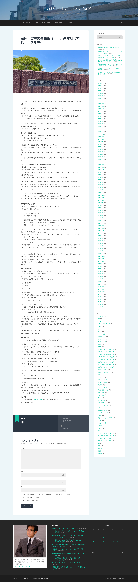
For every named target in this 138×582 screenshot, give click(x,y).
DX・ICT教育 (101, 316)
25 (93, 549)
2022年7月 (100, 208)
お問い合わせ (72, 23)
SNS (99, 318)
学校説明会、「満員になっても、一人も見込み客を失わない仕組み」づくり (110, 56)
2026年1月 (100, 101)
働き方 (99, 346)
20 (103, 545)
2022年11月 (101, 197)
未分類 (99, 420)
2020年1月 (100, 284)
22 (113, 545)
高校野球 (100, 453)
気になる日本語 (102, 423)
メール (23, 479)
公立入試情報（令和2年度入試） (106, 349)
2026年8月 (100, 83)
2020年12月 (101, 256)
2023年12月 (101, 164)
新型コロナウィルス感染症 (105, 418)
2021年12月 (101, 225)
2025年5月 (100, 121)
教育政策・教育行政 (103, 413)
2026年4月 (100, 93)
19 (98, 545)
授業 (99, 408)
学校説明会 (101, 392)
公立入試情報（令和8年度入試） (106, 364)
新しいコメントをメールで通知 (31, 497)
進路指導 (100, 448)
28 (108, 549)
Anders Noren (116, 578)
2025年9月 (100, 111)
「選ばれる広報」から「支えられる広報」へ (66, 562)
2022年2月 (100, 220)
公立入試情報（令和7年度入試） (106, 362)
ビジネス (100, 329)
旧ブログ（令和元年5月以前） (43, 23)
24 (122, 545)
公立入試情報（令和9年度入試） (106, 367)
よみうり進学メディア (104, 324)
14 (108, 541)
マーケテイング (102, 336)
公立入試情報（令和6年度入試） (106, 359)
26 (98, 549)
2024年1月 (100, 162)
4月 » (123, 553)
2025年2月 (100, 129)
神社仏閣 (100, 430)
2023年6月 (100, 180)
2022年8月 (100, 205)
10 (122, 537)
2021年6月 (100, 241)
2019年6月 (100, 302)
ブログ (99, 331)
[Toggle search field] (122, 23)
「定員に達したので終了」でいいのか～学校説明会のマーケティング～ (110, 64)
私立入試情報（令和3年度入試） (106, 433)
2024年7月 (100, 147)
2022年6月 (100, 210)
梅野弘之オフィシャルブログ (69, 8)
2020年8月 (100, 266)
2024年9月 (100, 141)
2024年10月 (101, 139)
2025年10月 (101, 108)
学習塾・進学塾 (102, 395)
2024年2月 (100, 159)
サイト (23, 486)
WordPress (44, 578)
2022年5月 (100, 213)
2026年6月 (100, 88)
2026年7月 (100, 85)
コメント (24, 448)
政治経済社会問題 (102, 410)
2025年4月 (100, 124)
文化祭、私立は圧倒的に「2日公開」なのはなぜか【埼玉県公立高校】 (110, 60)
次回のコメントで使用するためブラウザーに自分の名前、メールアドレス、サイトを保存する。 (47, 494)
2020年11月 (101, 258)
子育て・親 (101, 377)
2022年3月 (100, 218)
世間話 (99, 344)
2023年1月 (100, 192)
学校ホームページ (102, 380)
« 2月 (92, 553)
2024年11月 (101, 136)
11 (93, 541)
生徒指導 (100, 428)
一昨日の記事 (38, 399)
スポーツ (100, 326)
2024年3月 (100, 157)
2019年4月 (100, 307)
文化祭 (99, 415)
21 (108, 545)
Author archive (22, 422)
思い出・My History (68, 421)
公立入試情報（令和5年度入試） (106, 357)
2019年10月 (101, 291)
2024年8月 (100, 144)
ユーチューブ (101, 339)
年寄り (99, 397)
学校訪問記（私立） (103, 390)
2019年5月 (100, 304)
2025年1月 (100, 131)
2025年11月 (101, 106)
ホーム (17, 23)
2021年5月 (100, 243)
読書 (99, 443)
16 (117, 541)
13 (103, 541)
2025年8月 (100, 113)
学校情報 (100, 385)
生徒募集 (100, 425)
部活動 (99, 451)
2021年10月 (101, 230)
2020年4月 (100, 276)
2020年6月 (100, 271)
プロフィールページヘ (22, 566)
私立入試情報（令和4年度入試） (106, 435)
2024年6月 (100, 149)
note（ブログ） (60, 23)
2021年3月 (100, 248)
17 (122, 541)
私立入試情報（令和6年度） (105, 438)
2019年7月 (100, 299)
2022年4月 (100, 215)
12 (98, 541)
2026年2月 (100, 98)
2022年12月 (101, 195)
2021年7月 (100, 238)
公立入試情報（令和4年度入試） (106, 354)
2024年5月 (100, 152)
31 (122, 549)
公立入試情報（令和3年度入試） (106, 352)
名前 (23, 471)
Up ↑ (123, 578)
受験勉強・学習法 (102, 369)
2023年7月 (100, 177)
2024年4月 (100, 154)
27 (103, 549)
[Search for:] (110, 37)
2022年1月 (100, 223)
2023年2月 (100, 190)
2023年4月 (100, 185)
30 (117, 549)
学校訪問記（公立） (103, 387)
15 (113, 541)
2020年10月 (101, 261)
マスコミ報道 (101, 334)
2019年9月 (100, 294)
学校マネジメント (102, 382)
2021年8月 (100, 236)
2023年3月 (100, 187)
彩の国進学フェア (102, 402)
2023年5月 (100, 182)
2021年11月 (101, 228)
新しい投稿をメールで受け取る (31, 500)
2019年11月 (101, 289)
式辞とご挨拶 (101, 400)
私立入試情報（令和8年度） (105, 441)
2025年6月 (100, 119)
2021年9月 (100, 233)
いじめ (99, 321)
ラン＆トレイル (102, 341)
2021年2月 (100, 251)
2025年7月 (100, 116)
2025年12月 (101, 103)
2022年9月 (100, 202)
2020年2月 (100, 281)
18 (93, 545)
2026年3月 (100, 96)
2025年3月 (100, 126)
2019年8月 (100, 296)
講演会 (99, 446)
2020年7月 (100, 269)
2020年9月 (100, 263)
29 (113, 549)
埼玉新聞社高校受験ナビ (104, 372)
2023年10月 (101, 169)
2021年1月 (100, 253)
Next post (65, 428)
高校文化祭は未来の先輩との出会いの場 (108, 47)
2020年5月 (100, 274)
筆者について (26, 23)
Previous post (66, 426)
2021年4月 (100, 246)
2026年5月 (100, 91)
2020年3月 (100, 279)
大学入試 (100, 374)
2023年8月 (100, 175)
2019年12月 (101, 286)
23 (117, 545)
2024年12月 (101, 134)
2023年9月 (100, 172)
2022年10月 (101, 200)
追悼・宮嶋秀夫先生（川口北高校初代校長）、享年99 (50, 40)
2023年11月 (101, 167)
